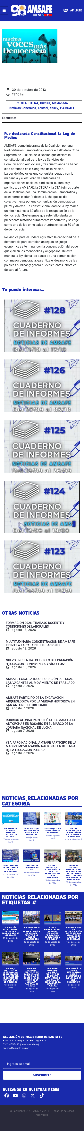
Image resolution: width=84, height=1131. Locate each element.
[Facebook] (6, 1095)
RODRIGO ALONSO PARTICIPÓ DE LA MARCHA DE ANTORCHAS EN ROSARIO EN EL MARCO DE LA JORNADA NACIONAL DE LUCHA (31, 977)
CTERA (33, 103)
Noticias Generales (22, 108)
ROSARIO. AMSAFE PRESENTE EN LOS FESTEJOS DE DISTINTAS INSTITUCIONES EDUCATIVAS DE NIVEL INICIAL (73, 872)
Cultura (45, 103)
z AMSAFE (67, 108)
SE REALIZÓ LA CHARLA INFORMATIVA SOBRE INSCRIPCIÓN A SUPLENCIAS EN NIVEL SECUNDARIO (73, 975)
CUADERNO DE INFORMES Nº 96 (31, 867)
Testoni (43, 108)
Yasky (54, 108)
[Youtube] (15, 1095)
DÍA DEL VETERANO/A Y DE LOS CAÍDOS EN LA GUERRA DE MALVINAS (73, 832)
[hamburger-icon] (4, 10)
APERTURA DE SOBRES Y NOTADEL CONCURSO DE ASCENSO (11, 832)
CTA (24, 103)
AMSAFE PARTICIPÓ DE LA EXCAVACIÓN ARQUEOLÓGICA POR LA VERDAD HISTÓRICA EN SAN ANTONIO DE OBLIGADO (10, 975)
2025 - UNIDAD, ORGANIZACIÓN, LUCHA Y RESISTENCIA (10, 868)
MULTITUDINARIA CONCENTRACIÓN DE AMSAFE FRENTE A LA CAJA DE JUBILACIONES (31, 933)
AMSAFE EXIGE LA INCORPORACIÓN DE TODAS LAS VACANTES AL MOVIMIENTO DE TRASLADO (73, 933)
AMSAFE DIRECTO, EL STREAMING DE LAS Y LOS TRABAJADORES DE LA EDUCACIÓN (52, 871)
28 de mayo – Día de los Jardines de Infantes (52, 830)
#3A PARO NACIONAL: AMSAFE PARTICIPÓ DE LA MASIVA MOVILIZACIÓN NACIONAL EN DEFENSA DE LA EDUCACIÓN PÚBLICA (52, 977)
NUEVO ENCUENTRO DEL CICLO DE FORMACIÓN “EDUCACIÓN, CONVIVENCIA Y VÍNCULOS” (52, 933)
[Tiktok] (41, 1095)
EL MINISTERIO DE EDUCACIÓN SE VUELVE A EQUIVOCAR (31, 831)
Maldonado (60, 103)
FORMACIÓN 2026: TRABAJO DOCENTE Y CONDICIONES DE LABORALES (10, 931)
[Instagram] (24, 1095)
